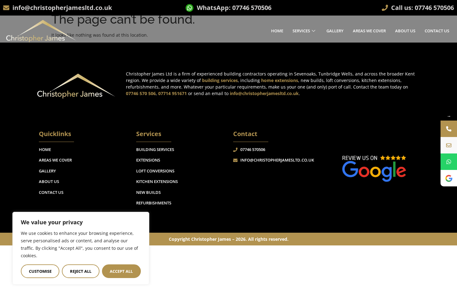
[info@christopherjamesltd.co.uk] (449, 145)
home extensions (279, 80)
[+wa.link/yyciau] (449, 161)
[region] (80, 248)
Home (277, 31)
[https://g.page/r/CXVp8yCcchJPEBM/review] (449, 178)
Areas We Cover (369, 31)
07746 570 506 (141, 93)
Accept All (121, 271)
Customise (40, 271)
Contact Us (437, 31)
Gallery (335, 31)
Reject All (80, 271)
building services (220, 80)
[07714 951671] (449, 129)
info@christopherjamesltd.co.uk (264, 93)
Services (301, 31)
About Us (405, 31)
